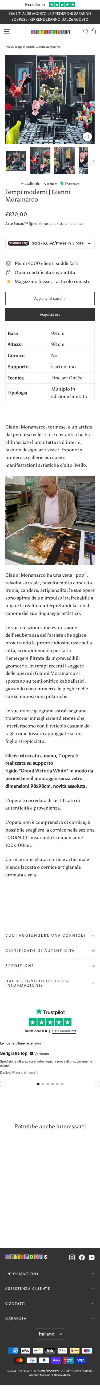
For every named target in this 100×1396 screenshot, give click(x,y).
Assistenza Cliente (27, 1289)
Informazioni (22, 1274)
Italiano (46, 1334)
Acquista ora (50, 314)
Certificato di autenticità (40, 950)
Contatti (15, 1303)
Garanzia (15, 1318)
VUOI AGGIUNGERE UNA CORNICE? (45, 935)
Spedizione (38, 223)
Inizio (9, 47)
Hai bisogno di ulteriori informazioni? (38, 983)
